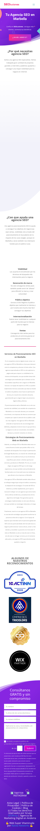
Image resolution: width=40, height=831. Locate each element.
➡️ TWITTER (17, 792)
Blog (25, 807)
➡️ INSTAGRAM (21, 794)
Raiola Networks (20, 825)
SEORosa (13, 815)
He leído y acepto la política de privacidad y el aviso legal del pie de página (19, 742)
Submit (30, 748)
